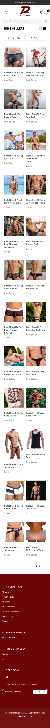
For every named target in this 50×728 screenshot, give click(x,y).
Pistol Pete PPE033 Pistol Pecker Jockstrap (13, 244)
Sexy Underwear (9, 638)
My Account (7, 616)
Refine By (14, 38)
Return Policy (8, 597)
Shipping (6, 602)
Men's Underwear (16, 632)
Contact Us (7, 621)
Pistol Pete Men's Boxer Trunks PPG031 (12, 330)
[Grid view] (40, 28)
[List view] (44, 28)
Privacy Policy (8, 607)
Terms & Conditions (11, 611)
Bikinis (5, 654)
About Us (6, 592)
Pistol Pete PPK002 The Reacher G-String (35, 158)
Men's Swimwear (15, 649)
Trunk (4, 659)
